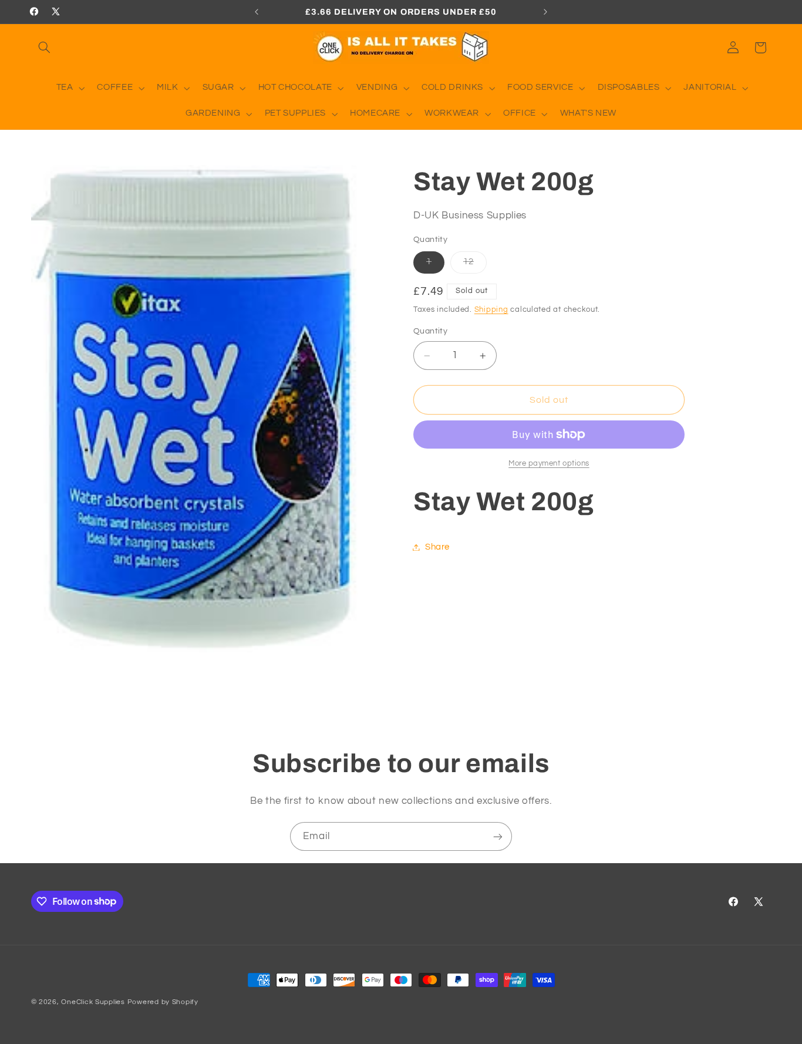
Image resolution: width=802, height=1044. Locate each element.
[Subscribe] (497, 836)
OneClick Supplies (93, 1002)
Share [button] (437, 547)
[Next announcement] (545, 11)
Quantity (430, 332)
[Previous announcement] (256, 11)
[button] (44, 47)
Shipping (491, 310)
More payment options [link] (548, 463)
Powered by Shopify (162, 1002)
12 (475, 265)
